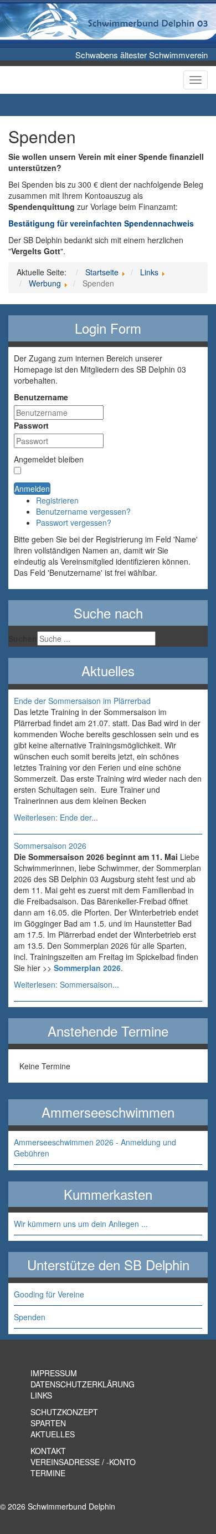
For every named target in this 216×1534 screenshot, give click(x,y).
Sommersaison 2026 (50, 845)
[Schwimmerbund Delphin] (148, 25)
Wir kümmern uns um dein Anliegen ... (81, 1223)
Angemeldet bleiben (49, 459)
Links (41, 1395)
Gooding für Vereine (49, 1294)
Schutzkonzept (64, 1411)
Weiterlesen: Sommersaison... (66, 984)
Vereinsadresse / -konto (83, 1461)
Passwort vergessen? (73, 522)
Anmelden (32, 488)
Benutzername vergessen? (83, 511)
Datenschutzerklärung (82, 1384)
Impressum (53, 1373)
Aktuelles (52, 1434)
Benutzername (41, 397)
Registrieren (57, 500)
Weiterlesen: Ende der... (56, 817)
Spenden (29, 1316)
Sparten (48, 1423)
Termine (47, 1472)
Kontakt (48, 1450)
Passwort (31, 425)
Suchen (22, 638)
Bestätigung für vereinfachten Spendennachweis (101, 223)
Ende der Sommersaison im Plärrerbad (82, 700)
